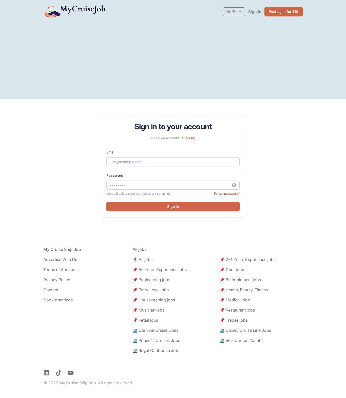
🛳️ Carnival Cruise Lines (155, 330)
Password (114, 175)
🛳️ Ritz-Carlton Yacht (240, 340)
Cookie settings (58, 299)
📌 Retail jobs (145, 320)
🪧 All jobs (142, 259)
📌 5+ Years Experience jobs (159, 269)
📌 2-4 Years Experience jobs (248, 259)
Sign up (189, 138)
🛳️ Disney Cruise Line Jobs (245, 330)
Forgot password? (227, 193)
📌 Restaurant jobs (237, 310)
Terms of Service (59, 269)
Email (111, 152)
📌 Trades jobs (234, 320)
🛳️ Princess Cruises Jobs (156, 340)
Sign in (254, 11)
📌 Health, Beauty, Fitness (244, 289)
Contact (50, 289)
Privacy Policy (56, 279)
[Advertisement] (173, 61)
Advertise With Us (60, 259)
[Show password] (236, 185)
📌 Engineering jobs (151, 279)
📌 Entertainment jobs (240, 279)
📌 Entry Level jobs (150, 289)
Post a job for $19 (283, 11)
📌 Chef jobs (232, 269)
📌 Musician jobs (148, 310)
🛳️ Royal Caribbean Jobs (156, 350)
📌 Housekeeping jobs (153, 299)
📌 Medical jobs (235, 299)
